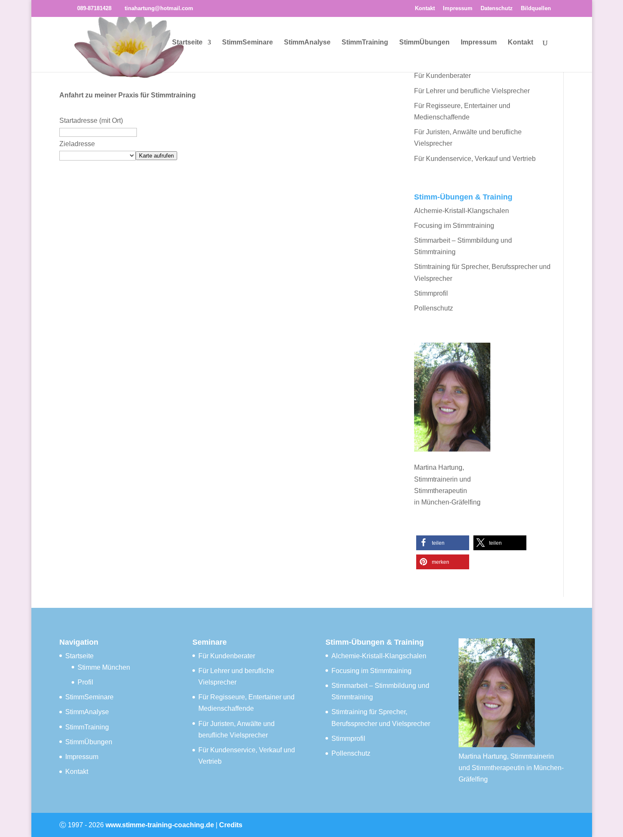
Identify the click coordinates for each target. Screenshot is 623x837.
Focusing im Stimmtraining (454, 225)
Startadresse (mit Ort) (91, 120)
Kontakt (425, 8)
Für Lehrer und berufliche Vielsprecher (472, 90)
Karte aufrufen (156, 155)
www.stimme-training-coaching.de (160, 825)
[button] (442, 542)
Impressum (458, 8)
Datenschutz (497, 8)
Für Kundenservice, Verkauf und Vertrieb (475, 158)
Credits (230, 825)
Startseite (187, 42)
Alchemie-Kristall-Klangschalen (461, 210)
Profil (85, 682)
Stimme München (104, 667)
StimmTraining (365, 42)
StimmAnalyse (307, 42)
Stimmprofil (431, 293)
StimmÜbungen (424, 42)
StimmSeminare (247, 42)
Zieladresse (77, 143)
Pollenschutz (433, 308)
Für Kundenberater (442, 75)
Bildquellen (536, 8)
